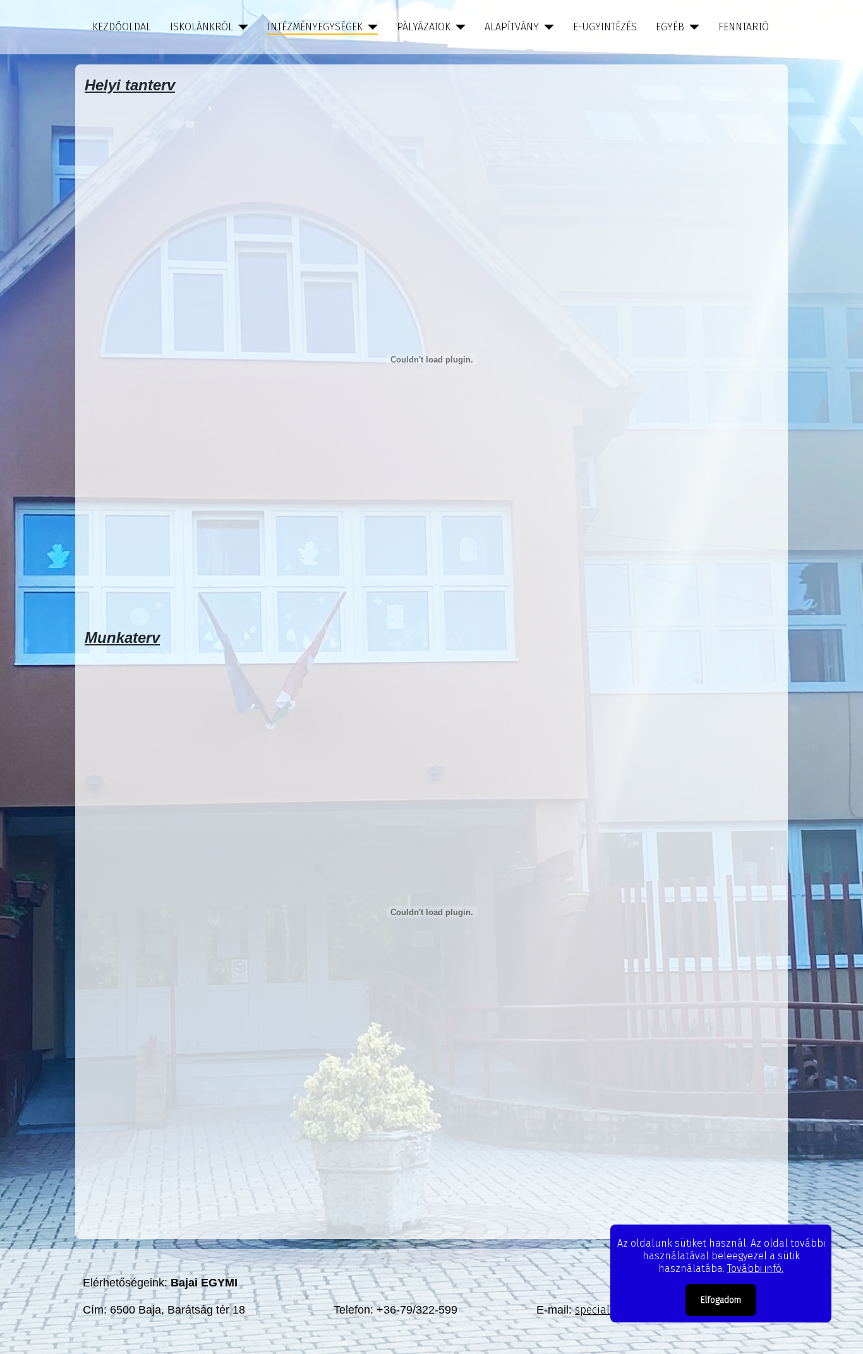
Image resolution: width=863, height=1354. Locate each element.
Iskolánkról (201, 27)
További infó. (755, 1268)
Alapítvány (512, 27)
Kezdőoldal (121, 27)
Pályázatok (423, 27)
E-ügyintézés (605, 27)
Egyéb (670, 27)
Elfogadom (721, 1300)
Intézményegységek (315, 27)
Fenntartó (743, 27)
